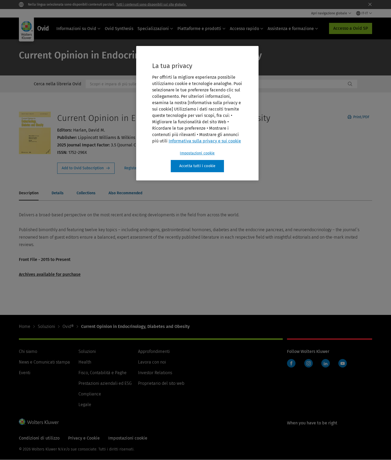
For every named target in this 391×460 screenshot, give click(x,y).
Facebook (291, 363)
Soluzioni (46, 326)
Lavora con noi (152, 362)
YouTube (342, 363)
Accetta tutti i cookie (197, 166)
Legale (84, 404)
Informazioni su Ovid (76, 28)
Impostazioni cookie (197, 153)
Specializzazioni (153, 28)
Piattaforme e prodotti (199, 28)
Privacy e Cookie (84, 438)
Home (24, 326)
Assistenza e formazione (291, 28)
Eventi (24, 372)
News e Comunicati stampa (44, 362)
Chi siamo (28, 351)
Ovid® (68, 326)
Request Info (85, 168)
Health (84, 362)
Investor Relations (155, 372)
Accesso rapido (244, 28)
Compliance (89, 393)
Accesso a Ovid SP (350, 28)
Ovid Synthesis (119, 28)
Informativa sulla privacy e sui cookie (205, 141)
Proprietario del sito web (161, 383)
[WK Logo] (39, 422)
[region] (197, 113)
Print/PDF (360, 117)
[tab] (29, 193)
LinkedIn (325, 363)
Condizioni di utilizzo (39, 438)
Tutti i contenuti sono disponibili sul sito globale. (151, 4)
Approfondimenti (154, 351)
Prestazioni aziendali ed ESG (105, 383)
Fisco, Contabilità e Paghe (102, 372)
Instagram (308, 363)
